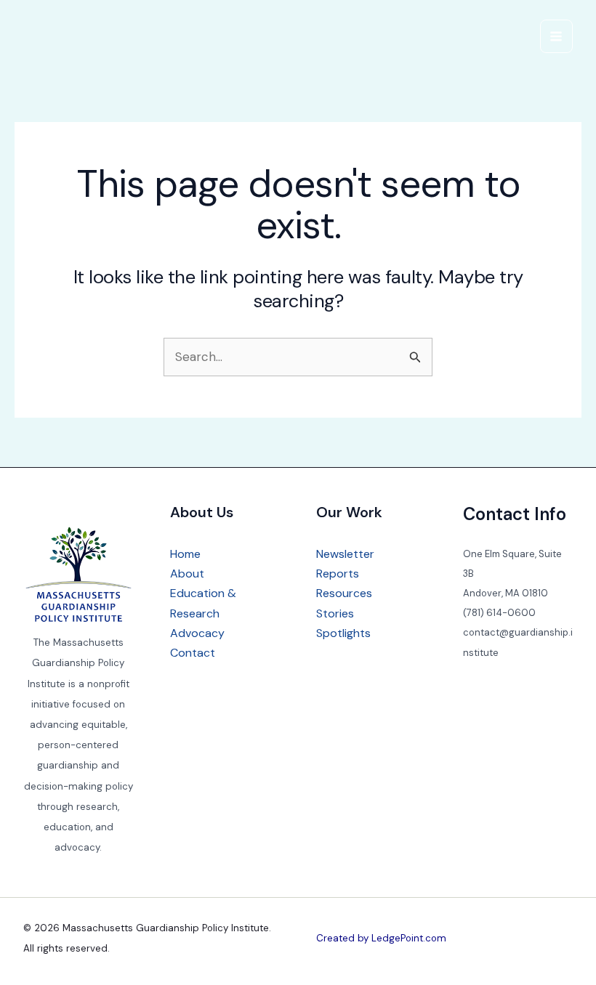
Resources (344, 593)
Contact (192, 652)
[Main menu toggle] (556, 36)
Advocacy (197, 633)
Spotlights (343, 633)
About (187, 573)
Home (185, 554)
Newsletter (345, 554)
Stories (335, 613)
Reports (337, 573)
